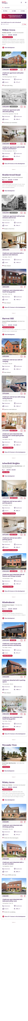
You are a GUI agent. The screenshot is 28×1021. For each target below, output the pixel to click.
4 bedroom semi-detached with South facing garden (12, 718)
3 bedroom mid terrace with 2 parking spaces (11, 502)
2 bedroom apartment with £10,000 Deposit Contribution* (13, 147)
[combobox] (14, 7)
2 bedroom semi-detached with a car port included (12, 863)
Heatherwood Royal (11, 175)
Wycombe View (9, 745)
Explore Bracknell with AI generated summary (15, 16)
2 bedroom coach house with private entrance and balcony (11, 644)
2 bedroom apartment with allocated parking (11, 110)
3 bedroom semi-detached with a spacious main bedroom (12, 254)
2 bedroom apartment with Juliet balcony (12, 73)
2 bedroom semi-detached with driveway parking (12, 826)
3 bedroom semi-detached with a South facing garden (12, 291)
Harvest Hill (8, 318)
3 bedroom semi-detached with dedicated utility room (12, 900)
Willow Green (8, 30)
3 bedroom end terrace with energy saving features (13, 397)
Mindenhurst (8, 602)
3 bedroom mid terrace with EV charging (12, 360)
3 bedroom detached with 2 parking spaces (13, 681)
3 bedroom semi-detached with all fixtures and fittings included (13, 575)
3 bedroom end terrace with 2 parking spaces (11, 538)
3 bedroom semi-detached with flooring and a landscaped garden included (13, 435)
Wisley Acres (8, 782)
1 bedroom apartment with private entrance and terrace (13, 217)
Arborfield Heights (11, 463)
